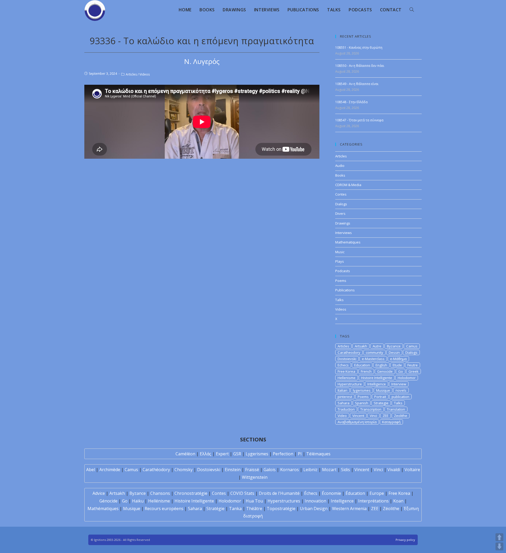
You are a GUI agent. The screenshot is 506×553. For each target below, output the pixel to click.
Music (339, 252)
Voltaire (412, 469)
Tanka (235, 508)
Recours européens (164, 508)
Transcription (370, 409)
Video (342, 415)
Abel (90, 469)
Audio (339, 165)
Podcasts (342, 270)
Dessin (394, 352)
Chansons (160, 493)
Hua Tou (254, 501)
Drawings (342, 223)
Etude (397, 365)
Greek (413, 371)
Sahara (343, 403)
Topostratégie (281, 508)
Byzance (394, 346)
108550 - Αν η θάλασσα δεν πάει (359, 65)
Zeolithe (400, 415)
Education (362, 365)
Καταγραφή (391, 422)
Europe (376, 493)
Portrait (380, 396)
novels (401, 390)
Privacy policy (405, 540)
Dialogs (341, 204)
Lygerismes (257, 454)
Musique (383, 390)
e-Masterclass (373, 358)
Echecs (343, 365)
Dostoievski (347, 358)
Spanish (361, 403)
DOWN (499, 546)
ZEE (385, 415)
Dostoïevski (208, 469)
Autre (377, 346)
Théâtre (254, 508)
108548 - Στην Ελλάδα (351, 102)
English (381, 365)
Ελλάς (205, 454)
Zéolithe (391, 508)
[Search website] (412, 9)
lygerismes (362, 390)
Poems (340, 280)
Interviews (343, 232)
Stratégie (215, 508)
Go (400, 371)
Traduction (346, 409)
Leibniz (310, 469)
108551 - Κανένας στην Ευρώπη (358, 47)
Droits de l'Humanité (279, 493)
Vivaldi (393, 469)
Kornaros (289, 469)
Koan (398, 501)
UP (499, 537)
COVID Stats (242, 493)
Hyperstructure (350, 384)
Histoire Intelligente (376, 377)
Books (340, 175)
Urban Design (314, 508)
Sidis (345, 469)
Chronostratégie (190, 493)
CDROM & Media (348, 184)
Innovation (315, 501)
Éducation (355, 493)
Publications (345, 290)
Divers (340, 213)
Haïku (138, 501)
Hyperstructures (283, 501)
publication (400, 396)
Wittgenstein (254, 477)
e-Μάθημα (398, 358)
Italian (342, 390)
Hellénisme (159, 501)
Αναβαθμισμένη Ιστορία (357, 422)
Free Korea (346, 371)
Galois (270, 469)
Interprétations (373, 501)
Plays (339, 261)
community (374, 352)
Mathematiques (348, 242)
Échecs (310, 493)
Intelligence (376, 384)
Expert (222, 454)
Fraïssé (252, 469)
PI (300, 454)
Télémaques (318, 454)
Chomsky (183, 469)
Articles (131, 74)
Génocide (108, 501)
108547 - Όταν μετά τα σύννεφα (359, 120)
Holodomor (407, 377)
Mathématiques (103, 508)
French (366, 371)
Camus (411, 346)
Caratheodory (349, 352)
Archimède (109, 469)
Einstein (233, 469)
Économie (331, 493)
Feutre (412, 365)
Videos (144, 74)
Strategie (381, 403)
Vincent (358, 415)
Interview (398, 384)
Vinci (373, 415)
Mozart (329, 469)
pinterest (345, 396)
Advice (99, 493)
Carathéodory (156, 469)
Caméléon (185, 454)
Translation (396, 409)
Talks (339, 299)
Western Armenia (349, 508)
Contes (341, 194)
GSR (237, 454)
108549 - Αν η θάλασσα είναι (356, 84)
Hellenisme (347, 377)
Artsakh (361, 346)
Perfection (283, 454)
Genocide (385, 371)
